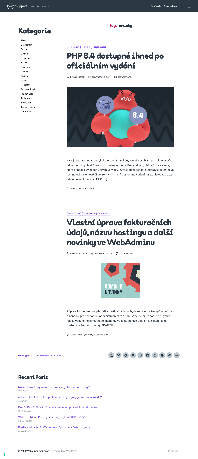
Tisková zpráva (28, 107)
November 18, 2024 (101, 77)
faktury (73, 335)
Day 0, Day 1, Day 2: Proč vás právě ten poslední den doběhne (57, 407)
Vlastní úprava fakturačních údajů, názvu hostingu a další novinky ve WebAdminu (120, 233)
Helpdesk (25, 58)
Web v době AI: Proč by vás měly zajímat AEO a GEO (51, 417)
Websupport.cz (80, 253)
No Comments (124, 77)
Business (25, 49)
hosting (80, 335)
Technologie (26, 98)
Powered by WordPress (64, 451)
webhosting (88, 188)
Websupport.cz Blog (37, 451)
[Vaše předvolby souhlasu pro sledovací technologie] (4, 454)
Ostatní (24, 80)
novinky (24, 76)
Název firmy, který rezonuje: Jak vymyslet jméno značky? (54, 387)
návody (24, 71)
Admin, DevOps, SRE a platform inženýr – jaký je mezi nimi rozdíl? (60, 397)
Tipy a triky (26, 103)
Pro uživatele (155, 6)
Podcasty (25, 85)
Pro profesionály (170, 6)
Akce (23, 40)
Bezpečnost (26, 45)
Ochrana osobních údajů (49, 355)
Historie (24, 63)
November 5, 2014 (103, 253)
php (80, 188)
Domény (25, 54)
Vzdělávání (26, 111)
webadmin (98, 335)
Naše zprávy (26, 67)
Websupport (78, 77)
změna (107, 335)
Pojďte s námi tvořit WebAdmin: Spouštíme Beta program (54, 427)
